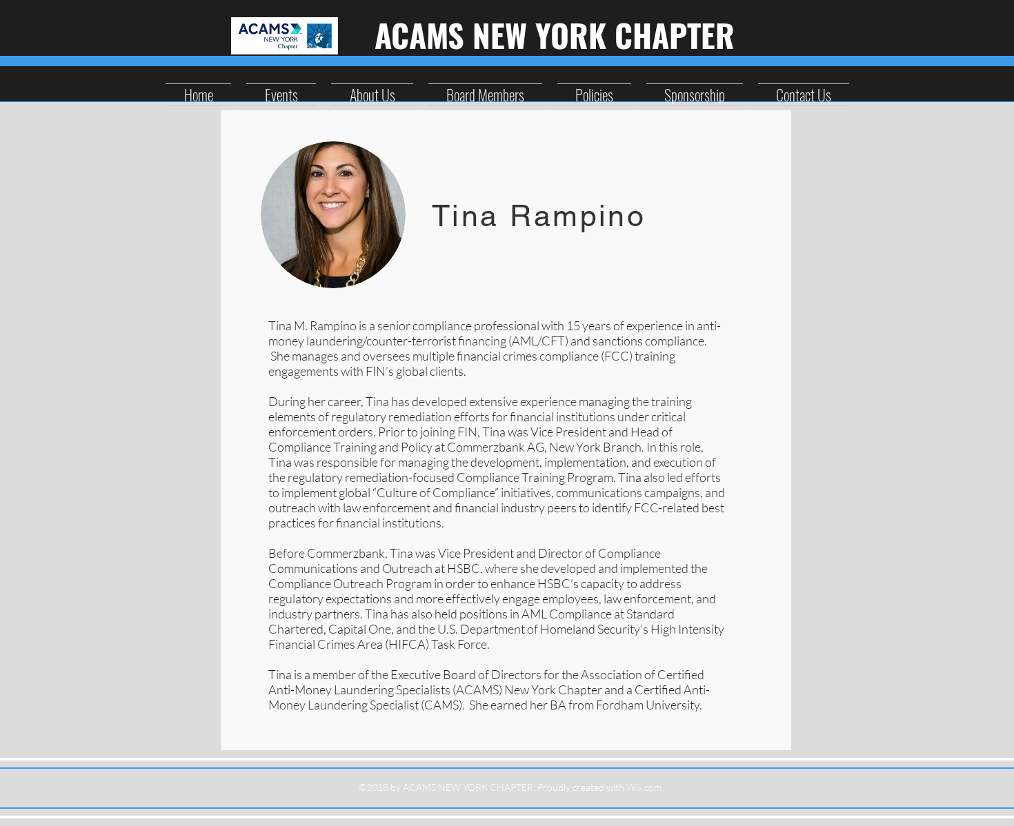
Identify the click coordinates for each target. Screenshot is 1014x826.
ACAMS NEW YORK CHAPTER (555, 34)
